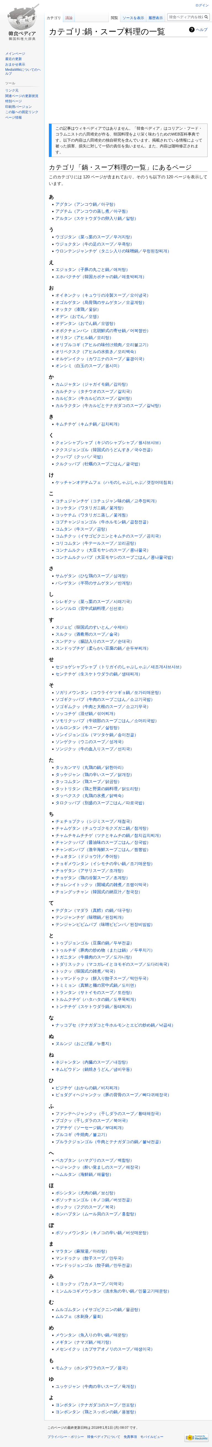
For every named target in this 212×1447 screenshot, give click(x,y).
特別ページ (13, 101)
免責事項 (130, 1437)
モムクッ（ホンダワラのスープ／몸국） (92, 1367)
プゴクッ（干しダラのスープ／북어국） (92, 1120)
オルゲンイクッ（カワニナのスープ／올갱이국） (101, 358)
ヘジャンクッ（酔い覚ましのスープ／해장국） (98, 1167)
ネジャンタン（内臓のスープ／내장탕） (92, 1062)
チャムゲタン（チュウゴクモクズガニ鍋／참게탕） (103, 828)
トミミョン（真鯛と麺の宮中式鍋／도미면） (96, 985)
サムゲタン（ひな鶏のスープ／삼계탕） (92, 575)
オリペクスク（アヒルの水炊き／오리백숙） (96, 351)
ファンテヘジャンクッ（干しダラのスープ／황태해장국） (109, 1113)
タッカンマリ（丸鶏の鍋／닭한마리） (90, 767)
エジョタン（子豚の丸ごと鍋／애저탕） (92, 269)
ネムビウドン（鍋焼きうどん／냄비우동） (94, 1069)
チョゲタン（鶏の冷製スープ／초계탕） (92, 877)
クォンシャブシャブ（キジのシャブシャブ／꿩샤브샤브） (109, 442)
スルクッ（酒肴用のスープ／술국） (88, 634)
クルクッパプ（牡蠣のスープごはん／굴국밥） (98, 463)
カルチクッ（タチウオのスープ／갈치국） (94, 391)
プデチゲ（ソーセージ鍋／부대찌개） (90, 1127)
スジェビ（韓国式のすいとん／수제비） (92, 627)
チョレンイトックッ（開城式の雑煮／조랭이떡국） (103, 884)
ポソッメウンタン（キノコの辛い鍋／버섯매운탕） (103, 1232)
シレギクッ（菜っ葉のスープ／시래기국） (94, 601)
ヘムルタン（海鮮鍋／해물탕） (84, 1174)
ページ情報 (13, 117)
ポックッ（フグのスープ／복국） (86, 1207)
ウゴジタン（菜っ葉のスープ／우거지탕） (94, 236)
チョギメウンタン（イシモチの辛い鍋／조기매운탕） (105, 863)
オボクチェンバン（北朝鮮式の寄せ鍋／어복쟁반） (103, 330)
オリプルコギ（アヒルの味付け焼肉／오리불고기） (103, 344)
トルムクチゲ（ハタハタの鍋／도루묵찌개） (96, 999)
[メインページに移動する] (22, 22)
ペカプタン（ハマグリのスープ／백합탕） (94, 1160)
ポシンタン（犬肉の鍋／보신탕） (86, 1192)
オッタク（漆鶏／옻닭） (78, 309)
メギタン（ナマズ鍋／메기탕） (84, 1342)
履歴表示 (156, 18)
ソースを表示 (133, 18)
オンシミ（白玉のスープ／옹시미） (88, 365)
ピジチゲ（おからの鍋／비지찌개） (88, 1087)
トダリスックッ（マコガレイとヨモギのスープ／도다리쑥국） (113, 964)
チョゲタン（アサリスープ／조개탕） (90, 870)
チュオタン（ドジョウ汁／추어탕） (88, 856)
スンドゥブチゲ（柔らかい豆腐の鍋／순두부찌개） (103, 648)
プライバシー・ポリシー (65, 1437)
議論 (69, 18)
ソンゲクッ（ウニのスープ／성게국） (90, 741)
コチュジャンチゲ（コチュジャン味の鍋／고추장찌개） (107, 500)
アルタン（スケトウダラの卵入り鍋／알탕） (96, 218)
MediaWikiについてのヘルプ (23, 71)
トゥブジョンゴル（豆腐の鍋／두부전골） (94, 943)
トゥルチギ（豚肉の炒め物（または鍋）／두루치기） (105, 950)
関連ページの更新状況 (21, 96)
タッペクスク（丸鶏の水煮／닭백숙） (90, 795)
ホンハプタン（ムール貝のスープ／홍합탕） (96, 1213)
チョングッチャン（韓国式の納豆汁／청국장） (98, 891)
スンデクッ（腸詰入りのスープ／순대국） (94, 641)
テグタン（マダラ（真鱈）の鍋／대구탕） (94, 910)
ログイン (202, 5)
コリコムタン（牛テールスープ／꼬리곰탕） (96, 543)
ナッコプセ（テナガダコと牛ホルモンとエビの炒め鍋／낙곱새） (115, 1025)
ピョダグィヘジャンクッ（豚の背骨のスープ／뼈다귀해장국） (113, 1094)
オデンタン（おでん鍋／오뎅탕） (86, 323)
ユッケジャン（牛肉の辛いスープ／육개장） (96, 1386)
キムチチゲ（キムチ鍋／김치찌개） (88, 424)
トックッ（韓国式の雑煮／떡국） (86, 971)
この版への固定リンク (21, 112)
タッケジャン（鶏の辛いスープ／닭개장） (94, 774)
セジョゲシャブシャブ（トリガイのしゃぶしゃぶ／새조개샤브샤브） (119, 666)
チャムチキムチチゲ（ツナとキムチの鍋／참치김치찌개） (109, 835)
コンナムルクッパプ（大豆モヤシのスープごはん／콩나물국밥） (115, 557)
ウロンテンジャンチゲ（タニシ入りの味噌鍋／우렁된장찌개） (113, 251)
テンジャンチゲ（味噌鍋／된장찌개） (90, 917)
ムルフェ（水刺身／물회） (80, 1316)
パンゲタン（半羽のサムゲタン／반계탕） (94, 583)
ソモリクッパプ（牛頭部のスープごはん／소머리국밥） (107, 720)
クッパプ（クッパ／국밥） (80, 456)
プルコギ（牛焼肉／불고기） (82, 1134)
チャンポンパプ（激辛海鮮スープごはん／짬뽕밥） (103, 849)
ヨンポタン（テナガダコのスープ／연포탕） (96, 1404)
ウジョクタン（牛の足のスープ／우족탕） (94, 244)
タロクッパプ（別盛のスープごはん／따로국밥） (101, 802)
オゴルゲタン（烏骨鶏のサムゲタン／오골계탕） (101, 302)
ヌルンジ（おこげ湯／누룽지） (84, 1043)
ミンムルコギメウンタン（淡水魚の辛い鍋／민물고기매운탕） (113, 1291)
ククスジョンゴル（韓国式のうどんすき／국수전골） (105, 449)
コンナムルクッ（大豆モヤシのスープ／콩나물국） (103, 550)
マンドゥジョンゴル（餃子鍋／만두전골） (94, 1265)
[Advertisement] (128, 80)
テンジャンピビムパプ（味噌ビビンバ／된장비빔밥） (105, 924)
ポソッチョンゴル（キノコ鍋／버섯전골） (94, 1199)
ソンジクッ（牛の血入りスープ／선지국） (94, 748)
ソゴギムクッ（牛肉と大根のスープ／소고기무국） (103, 706)
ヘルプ (202, 29)
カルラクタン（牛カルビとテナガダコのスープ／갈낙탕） (109, 405)
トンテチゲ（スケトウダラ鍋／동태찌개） (94, 1006)
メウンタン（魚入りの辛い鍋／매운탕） (92, 1335)
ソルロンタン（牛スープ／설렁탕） (88, 727)
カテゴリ (54, 18)
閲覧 (114, 18)
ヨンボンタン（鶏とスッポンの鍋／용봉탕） (96, 1411)
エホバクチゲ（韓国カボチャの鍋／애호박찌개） (101, 276)
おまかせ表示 (15, 64)
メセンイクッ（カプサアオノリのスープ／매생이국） (105, 1349)
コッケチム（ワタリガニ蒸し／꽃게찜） (92, 515)
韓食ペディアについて (103, 1437)
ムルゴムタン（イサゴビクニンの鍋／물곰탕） (98, 1309)
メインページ (15, 54)
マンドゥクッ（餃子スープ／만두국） (90, 1258)
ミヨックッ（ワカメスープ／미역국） (90, 1283)
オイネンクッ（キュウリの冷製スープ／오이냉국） (103, 295)
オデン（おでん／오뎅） (78, 316)
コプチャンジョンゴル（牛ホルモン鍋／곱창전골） (103, 521)
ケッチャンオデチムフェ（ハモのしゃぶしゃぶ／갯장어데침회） (115, 482)
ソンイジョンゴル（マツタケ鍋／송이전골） (96, 734)
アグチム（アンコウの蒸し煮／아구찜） (92, 211)
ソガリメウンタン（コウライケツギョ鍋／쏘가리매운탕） (109, 692)
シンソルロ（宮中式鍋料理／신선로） (90, 608)
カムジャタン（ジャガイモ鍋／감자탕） (92, 384)
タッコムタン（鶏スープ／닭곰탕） (88, 781)
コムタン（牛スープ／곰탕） (82, 529)
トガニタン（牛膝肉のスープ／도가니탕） (94, 957)
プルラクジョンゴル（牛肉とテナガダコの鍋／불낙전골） (109, 1141)
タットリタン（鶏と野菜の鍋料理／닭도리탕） (98, 788)
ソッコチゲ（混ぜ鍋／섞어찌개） (86, 713)
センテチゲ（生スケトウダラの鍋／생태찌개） (98, 674)
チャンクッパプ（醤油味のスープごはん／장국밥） (103, 842)
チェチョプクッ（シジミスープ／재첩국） (94, 821)
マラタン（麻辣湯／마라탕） (82, 1251)
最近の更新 (13, 59)
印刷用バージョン (18, 107)
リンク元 (11, 90)
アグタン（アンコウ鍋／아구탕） (86, 204)
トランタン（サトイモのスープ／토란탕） (94, 992)
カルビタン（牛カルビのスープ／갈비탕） (94, 398)
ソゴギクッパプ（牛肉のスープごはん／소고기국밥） (105, 699)
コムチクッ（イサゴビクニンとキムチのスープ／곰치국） (109, 536)
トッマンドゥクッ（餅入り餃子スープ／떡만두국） (103, 978)
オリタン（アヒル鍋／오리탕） (84, 337)
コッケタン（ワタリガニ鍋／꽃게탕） (90, 507)
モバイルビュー (151, 1437)
